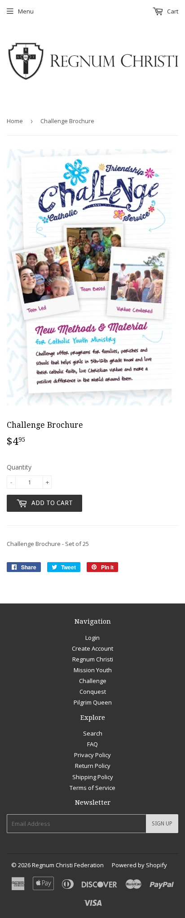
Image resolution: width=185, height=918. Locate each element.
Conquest (92, 691)
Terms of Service (92, 788)
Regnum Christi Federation (68, 865)
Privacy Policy (92, 755)
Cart (172, 11)
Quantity (19, 467)
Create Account (92, 648)
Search (92, 733)
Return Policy (92, 766)
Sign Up (162, 823)
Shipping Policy (92, 777)
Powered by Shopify (139, 865)
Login (92, 638)
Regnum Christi (92, 659)
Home (15, 121)
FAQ (92, 744)
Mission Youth (93, 670)
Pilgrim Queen (93, 702)
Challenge (92, 681)
